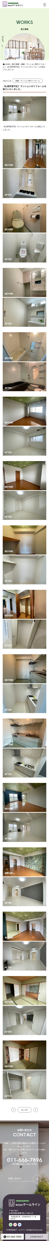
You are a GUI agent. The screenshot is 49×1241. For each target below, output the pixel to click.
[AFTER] (24, 170)
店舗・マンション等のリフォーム (27, 80)
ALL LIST (24, 1109)
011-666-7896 (24, 1159)
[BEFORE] (24, 140)
